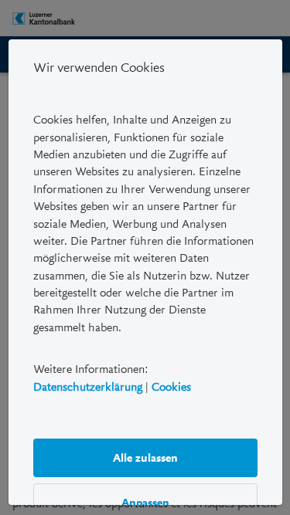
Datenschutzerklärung (87, 386)
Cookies (171, 386)
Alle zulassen (145, 457)
